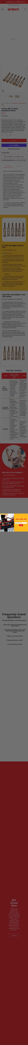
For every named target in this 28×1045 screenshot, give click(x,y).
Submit (21, 525)
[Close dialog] (27, 514)
